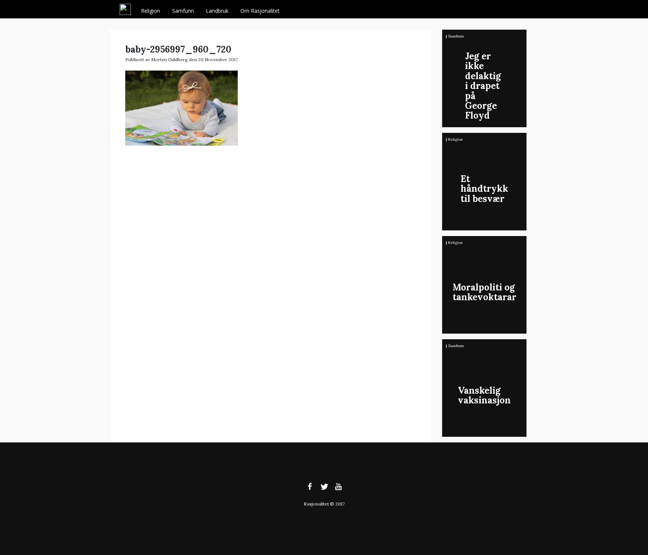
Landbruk (217, 10)
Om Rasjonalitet (260, 10)
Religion (150, 10)
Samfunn (183, 10)
